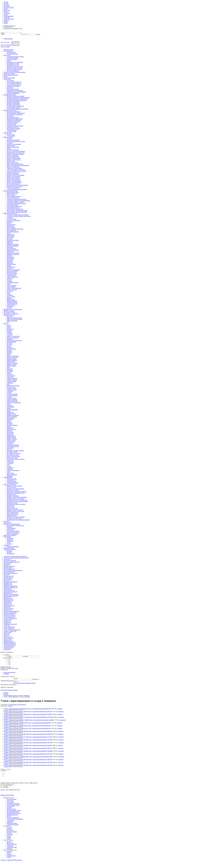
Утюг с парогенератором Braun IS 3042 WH (40, 759)
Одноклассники (11, 855)
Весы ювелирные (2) (9, 572)
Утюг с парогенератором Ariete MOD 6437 (39, 728)
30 (8, 706)
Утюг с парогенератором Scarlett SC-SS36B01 (42, 720)
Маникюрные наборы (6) (10, 591)
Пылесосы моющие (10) (10, 612)
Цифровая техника (12, 823)
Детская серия (10, 806)
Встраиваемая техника (13, 803)
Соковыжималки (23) (9, 617)
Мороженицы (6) (8, 598)
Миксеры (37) (7, 597)
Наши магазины (8, 38)
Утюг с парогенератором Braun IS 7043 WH (40, 739)
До (24, 656)
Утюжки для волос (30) (10, 631)
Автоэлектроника (11, 799)
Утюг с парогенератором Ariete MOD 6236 (39, 722)
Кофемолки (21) (8, 584)
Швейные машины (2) (10, 642)
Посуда (9, 816)
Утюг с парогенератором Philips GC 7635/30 (40, 737)
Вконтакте (9, 851)
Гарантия (6, 4)
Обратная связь (15, 45)
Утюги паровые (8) (9, 628)
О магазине (7, 13)
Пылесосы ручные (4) (9, 615)
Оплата (6, 14)
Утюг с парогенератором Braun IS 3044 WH (40, 731)
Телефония (10, 821)
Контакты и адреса (9, 7)
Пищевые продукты (12, 814)
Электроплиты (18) (9, 646)
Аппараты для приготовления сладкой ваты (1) (16, 557)
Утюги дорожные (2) (9, 627)
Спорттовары (10, 820)
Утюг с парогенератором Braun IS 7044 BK (40, 745)
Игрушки (9, 807)
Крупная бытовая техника (14, 810)
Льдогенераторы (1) (9, 590)
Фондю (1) (6, 635)
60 (10, 706)
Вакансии (6, 20)
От (7, 656)
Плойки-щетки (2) (9, 608)
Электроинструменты (13, 824)
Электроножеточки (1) (10, 644)
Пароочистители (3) (9, 605)
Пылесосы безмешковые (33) (11, 611)
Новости (6, 11)
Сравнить (15, 690)
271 (9, 659)
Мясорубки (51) (8, 601)
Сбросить (8, 667)
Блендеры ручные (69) (10, 560)
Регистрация (7, 45)
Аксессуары (10, 800)
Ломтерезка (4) (8, 588)
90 (11, 706)
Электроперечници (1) (10, 645)
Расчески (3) (7, 649)
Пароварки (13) (8, 604)
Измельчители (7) (8, 577)
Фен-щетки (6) (8, 632)
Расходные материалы (13, 817)
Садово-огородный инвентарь (15, 819)
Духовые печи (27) (9, 576)
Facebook (9, 854)
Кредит (6, 9)
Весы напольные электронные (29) (13, 570)
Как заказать (7, 6)
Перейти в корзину (31, 683)
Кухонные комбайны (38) (10, 587)
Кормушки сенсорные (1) (10, 581)
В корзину (6, 673)
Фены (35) (6, 634)
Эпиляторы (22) (8, 648)
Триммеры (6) (7, 622)
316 (9, 662)
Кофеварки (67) (8, 583)
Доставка (6, 3)
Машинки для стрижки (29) (11, 594)
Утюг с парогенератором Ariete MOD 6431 (39, 725)
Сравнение (9, 860)
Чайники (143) (8, 639)
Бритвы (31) (7, 564)
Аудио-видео (10, 802)
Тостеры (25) (7, 621)
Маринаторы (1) (8, 593)
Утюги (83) (7, 625)
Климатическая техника (13, 804)
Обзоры (6, 21)
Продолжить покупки (9, 672)
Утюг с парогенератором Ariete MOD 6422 (39, 708)
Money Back (7, 10)
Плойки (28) (7, 607)
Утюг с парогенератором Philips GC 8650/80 (40, 751)
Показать (3, 667)
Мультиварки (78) (8, 600)
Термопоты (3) (8, 620)
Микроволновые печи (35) (11, 596)
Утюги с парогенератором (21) (12, 629)
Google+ (9, 857)
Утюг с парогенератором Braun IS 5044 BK (40, 714)
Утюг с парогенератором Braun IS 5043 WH (40, 762)
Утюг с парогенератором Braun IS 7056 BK (40, 748)
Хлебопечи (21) (8, 636)
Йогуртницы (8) (8, 579)
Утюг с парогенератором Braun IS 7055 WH (40, 742)
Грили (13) (6, 574)
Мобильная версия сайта (7, 795)
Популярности (14, 704)
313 (9, 661)
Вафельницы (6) (8, 567)
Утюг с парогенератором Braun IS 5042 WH (40, 754)
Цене (19, 704)
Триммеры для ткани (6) (10, 624)
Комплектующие (11, 809)
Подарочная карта (8, 16)
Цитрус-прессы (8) (9, 638)
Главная (6, 2)
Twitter (8, 853)
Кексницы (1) (7, 580)
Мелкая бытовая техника (13, 813)
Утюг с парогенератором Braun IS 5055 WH (40, 734)
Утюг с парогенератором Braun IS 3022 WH (40, 765)
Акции (5, 23)
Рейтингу (23, 704)
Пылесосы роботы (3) (9, 614)
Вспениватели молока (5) (10, 573)
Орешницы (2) (8, 603)
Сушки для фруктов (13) (10, 618)
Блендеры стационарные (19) (11, 562)
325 (9, 664)
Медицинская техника (13, 812)
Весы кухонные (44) (9, 569)
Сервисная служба (9, 19)
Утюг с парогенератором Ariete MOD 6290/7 (41, 756)
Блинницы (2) (7, 563)
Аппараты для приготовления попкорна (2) (15, 556)
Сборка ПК (7, 17)
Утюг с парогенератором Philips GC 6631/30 (40, 717)
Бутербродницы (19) (9, 566)
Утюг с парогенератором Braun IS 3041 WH (40, 711)
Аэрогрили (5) (7, 559)
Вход (2, 45)
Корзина (12, 25)
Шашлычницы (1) (8, 641)
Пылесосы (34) (8, 610)
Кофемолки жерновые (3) (10, 586)
